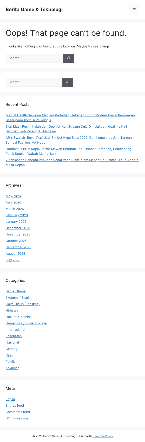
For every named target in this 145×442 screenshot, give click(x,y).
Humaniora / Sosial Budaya (26, 323)
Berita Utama (16, 291)
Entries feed (15, 405)
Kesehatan (14, 336)
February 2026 (17, 215)
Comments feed (18, 412)
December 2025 (18, 228)
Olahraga (12, 349)
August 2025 (15, 253)
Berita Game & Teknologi (34, 9)
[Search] (68, 58)
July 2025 (13, 260)
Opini (9, 355)
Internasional (15, 330)
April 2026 (13, 202)
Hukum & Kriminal (19, 317)
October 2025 (16, 241)
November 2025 (18, 234)
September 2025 (18, 247)
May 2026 (13, 196)
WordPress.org (17, 418)
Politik (10, 362)
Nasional (12, 342)
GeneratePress (103, 436)
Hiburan (12, 310)
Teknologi (13, 368)
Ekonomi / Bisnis (18, 297)
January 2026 (16, 221)
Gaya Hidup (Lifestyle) (23, 304)
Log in (10, 399)
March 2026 (15, 209)
